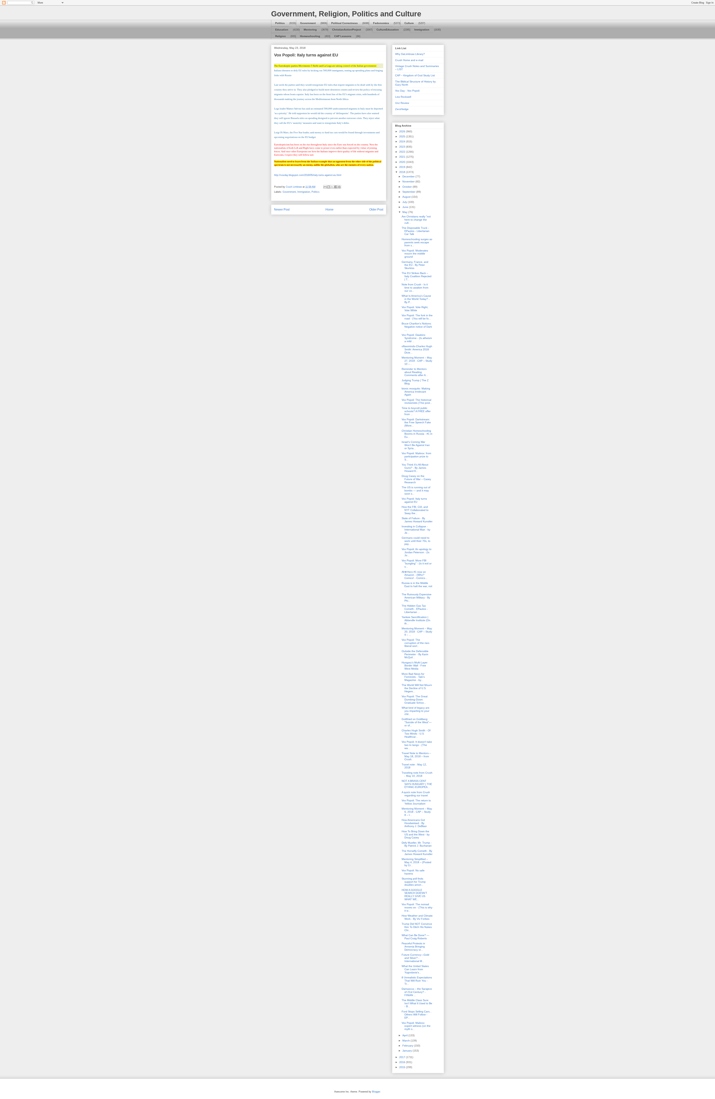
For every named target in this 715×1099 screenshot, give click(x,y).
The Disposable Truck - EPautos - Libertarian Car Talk (415, 231)
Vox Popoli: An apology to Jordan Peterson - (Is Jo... (416, 552)
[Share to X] (332, 187)
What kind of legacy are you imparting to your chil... (415, 711)
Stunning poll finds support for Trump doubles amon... (414, 881)
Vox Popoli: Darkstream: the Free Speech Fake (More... (416, 422)
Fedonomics (381, 23)
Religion (280, 36)
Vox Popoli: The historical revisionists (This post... (417, 401)
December (408, 176)
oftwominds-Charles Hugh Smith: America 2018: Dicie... (417, 349)
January (407, 1050)
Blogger (376, 1091)
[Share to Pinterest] (339, 187)
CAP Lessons (342, 36)
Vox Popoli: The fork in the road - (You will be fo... (417, 317)
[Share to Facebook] (336, 187)
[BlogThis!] (329, 187)
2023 (402, 146)
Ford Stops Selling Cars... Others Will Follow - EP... (417, 1014)
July (405, 201)
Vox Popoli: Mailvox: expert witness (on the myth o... (416, 1026)
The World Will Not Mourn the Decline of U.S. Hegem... (417, 688)
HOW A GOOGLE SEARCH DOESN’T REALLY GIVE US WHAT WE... (414, 894)
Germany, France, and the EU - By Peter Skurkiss (415, 265)
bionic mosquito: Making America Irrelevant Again (416, 391)
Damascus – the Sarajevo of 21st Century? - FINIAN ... (417, 992)
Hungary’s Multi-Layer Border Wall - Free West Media (415, 665)
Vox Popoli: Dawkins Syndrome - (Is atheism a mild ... (417, 338)
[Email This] (325, 187)
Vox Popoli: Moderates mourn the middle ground (415, 253)
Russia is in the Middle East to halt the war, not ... (417, 586)
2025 (402, 136)
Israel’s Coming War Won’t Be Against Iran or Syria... (416, 445)
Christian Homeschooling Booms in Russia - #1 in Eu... (417, 434)
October (407, 186)
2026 (402, 131)
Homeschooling (310, 36)
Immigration (421, 29)
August (406, 196)
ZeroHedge (402, 109)
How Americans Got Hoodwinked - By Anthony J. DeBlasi (414, 823)
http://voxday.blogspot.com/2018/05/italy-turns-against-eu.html (307, 175)
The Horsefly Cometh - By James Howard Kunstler (417, 852)
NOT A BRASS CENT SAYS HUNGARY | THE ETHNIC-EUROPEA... (417, 784)
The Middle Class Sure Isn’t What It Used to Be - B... (417, 1003)
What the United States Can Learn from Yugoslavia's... (415, 969)
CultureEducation (387, 29)
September (409, 191)
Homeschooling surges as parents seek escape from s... (417, 242)
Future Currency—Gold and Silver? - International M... (415, 958)
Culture (409, 23)
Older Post (376, 209)
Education (281, 29)
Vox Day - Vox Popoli (407, 90)
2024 (402, 141)
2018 (402, 172)
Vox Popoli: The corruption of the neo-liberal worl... (416, 643)
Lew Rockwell (403, 96)
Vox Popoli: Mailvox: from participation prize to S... (416, 456)
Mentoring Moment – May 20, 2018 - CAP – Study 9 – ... (417, 631)
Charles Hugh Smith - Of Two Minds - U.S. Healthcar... (416, 733)
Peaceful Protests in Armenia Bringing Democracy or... (413, 946)
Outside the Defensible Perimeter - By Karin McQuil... (415, 654)
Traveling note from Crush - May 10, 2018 (417, 774)
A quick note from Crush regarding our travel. (416, 794)
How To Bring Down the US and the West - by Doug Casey (416, 834)
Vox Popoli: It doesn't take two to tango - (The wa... (417, 745)
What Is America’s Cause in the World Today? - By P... (416, 299)
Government (308, 23)
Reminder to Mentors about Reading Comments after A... (415, 372)
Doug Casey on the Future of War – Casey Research (416, 479)
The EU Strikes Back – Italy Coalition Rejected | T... (416, 276)
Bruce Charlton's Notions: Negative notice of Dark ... (417, 326)
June (405, 207)
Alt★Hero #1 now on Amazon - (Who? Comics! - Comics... (414, 575)
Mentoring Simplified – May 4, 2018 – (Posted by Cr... (416, 862)
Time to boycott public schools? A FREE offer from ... (416, 411)
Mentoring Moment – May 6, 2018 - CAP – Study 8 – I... (417, 811)
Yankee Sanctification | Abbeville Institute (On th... (416, 620)
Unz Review (402, 102)
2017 (402, 1057)
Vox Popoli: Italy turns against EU (414, 500)
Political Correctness (344, 23)
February (408, 1045)
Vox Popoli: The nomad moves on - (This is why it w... (417, 907)
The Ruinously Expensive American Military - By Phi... (416, 597)
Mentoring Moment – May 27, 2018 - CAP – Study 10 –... (417, 360)
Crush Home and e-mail (409, 60)
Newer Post (282, 209)
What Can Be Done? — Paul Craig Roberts (415, 937)
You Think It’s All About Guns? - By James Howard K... (415, 467)
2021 (402, 156)
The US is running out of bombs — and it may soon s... (416, 490)
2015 (402, 1067)
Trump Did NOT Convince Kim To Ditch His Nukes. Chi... (417, 927)
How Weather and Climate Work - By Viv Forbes (417, 917)
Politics (280, 23)
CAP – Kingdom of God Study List (415, 75)
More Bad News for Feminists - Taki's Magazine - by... (413, 677)
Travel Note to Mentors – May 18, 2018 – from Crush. (416, 756)
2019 (402, 166)
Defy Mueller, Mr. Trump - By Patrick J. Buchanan (417, 844)
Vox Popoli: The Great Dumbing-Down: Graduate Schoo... (415, 699)
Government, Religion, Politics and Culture (346, 14)
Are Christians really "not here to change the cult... (416, 219)
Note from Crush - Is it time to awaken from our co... (415, 287)
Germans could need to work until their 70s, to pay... (416, 541)
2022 (402, 151)
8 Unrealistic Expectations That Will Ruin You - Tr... (417, 980)
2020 (402, 161)
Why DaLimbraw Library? (410, 53)
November (408, 181)
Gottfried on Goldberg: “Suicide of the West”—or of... (417, 722)
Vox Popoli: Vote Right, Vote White (415, 309)
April (405, 1035)
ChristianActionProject (346, 29)
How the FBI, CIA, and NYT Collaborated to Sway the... (415, 510)
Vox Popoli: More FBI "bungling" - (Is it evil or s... (417, 563)
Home (329, 209)
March (406, 1040)
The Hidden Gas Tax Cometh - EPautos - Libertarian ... (415, 609)
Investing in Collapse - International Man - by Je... (416, 529)
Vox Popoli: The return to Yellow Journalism (416, 802)
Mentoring (310, 29)
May (405, 212)
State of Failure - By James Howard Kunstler (417, 520)
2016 (402, 1062)
